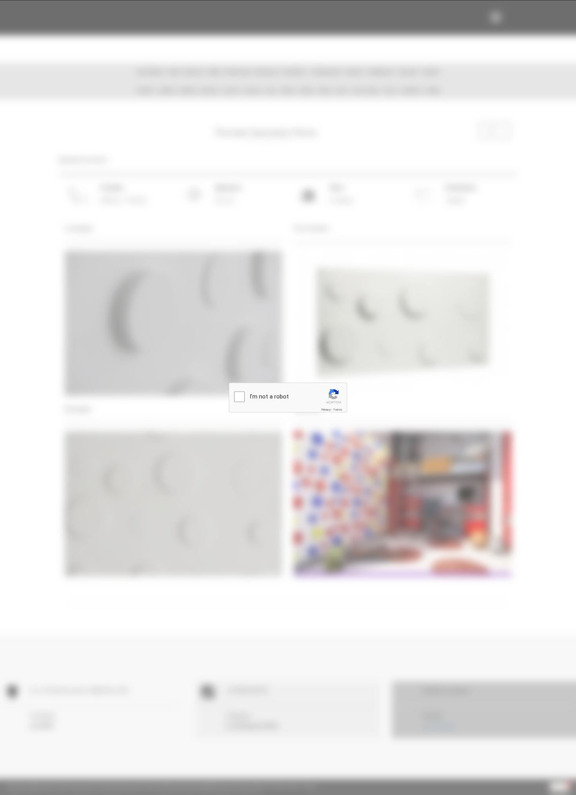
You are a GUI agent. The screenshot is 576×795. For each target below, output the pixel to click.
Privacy (326, 409)
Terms (337, 409)
